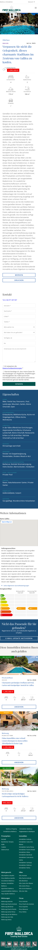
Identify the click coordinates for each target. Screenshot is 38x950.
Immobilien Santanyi (25, 862)
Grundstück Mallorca (7, 881)
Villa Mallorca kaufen (7, 875)
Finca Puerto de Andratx (26, 904)
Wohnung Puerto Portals (8, 909)
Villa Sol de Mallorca (25, 888)
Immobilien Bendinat (25, 855)
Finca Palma (22, 912)
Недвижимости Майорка (27, 831)
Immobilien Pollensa (25, 865)
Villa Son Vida (23, 891)
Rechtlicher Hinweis (7, 842)
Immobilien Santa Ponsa (26, 847)
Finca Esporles (23, 907)
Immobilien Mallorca (25, 829)
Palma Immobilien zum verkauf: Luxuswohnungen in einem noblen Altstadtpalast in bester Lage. (14, 741)
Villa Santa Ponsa (24, 886)
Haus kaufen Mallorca (8, 894)
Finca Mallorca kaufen (8, 878)
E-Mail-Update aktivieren (19, 638)
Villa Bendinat (23, 881)
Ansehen (19, 707)
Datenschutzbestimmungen (12, 368)
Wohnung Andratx (7, 901)
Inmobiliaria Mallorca (10, 831)
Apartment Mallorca (7, 888)
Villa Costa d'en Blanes (26, 883)
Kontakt (3, 839)
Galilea (5, 43)
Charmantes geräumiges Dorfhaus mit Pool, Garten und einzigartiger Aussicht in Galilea (18, 684)
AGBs (3, 844)
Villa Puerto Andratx (25, 878)
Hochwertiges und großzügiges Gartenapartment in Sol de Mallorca (15, 795)
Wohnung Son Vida (7, 917)
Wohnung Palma (6, 919)
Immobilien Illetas (24, 852)
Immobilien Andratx (25, 839)
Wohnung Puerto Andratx (9, 904)
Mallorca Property (11, 829)
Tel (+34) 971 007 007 (10, 300)
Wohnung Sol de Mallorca (9, 914)
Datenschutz (5, 849)
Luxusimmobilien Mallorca (9, 891)
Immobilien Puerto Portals (27, 849)
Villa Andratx (23, 875)
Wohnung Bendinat (7, 907)
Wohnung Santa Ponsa (8, 912)
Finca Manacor (23, 909)
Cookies (3, 847)
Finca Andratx (23, 901)
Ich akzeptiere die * (13, 367)
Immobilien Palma (24, 868)
